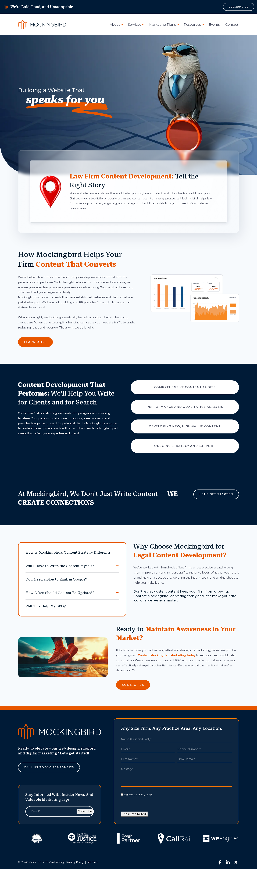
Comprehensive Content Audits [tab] (185, 387)
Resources (192, 25)
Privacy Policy (75, 862)
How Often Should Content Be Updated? (60, 593)
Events (214, 25)
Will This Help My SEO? (46, 606)
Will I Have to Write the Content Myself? (60, 566)
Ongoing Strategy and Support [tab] (184, 446)
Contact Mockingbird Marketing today (166, 655)
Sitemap (92, 862)
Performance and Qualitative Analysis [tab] (185, 406)
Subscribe (85, 811)
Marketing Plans (162, 25)
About (115, 25)
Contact (231, 25)
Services (134, 25)
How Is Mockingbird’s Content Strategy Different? (68, 552)
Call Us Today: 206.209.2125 (49, 767)
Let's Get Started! (134, 814)
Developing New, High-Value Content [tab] (185, 426)
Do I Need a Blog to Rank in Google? (56, 579)
